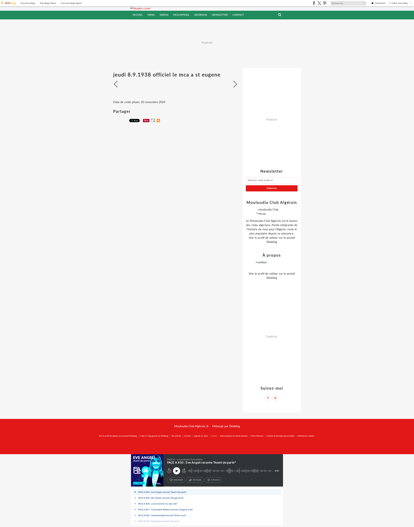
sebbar (273, 237)
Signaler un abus (201, 436)
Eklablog (234, 426)
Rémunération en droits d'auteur (234, 436)
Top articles (176, 436)
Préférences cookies (305, 436)
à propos (215, 480)
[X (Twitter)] (319, 3)
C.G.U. (214, 436)
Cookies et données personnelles (280, 436)
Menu (151, 15)
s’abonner (178, 480)
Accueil (138, 15)
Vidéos (164, 15)
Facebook (200, 15)
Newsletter (220, 15)
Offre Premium (257, 436)
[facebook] (314, 3)
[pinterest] (325, 3)
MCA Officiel (181, 15)
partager (197, 480)
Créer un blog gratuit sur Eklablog (154, 436)
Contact (238, 15)
